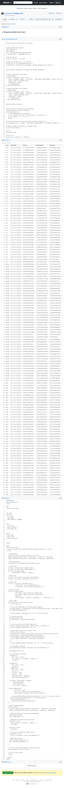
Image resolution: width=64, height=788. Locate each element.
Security (23, 780)
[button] (49, 19)
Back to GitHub (43, 2)
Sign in (52, 2)
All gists (36, 2)
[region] (32, 33)
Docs (37, 780)
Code (5, 19)
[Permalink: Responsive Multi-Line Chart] (3, 32)
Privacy (18, 780)
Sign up (58, 2)
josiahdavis (8, 13)
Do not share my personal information (32, 781)
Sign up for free (8, 772)
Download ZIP (58, 19)
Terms (13, 780)
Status (27, 780)
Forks (23, 19)
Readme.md (18, 13)
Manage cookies (48, 780)
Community (32, 780)
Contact (41, 780)
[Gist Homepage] (7, 3)
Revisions (13, 19)
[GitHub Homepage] (27, 784)
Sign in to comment (51, 772)
